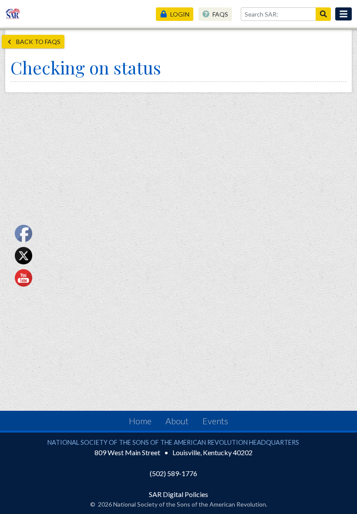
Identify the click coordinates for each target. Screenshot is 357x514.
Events (215, 421)
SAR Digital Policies (178, 494)
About (177, 421)
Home (140, 421)
